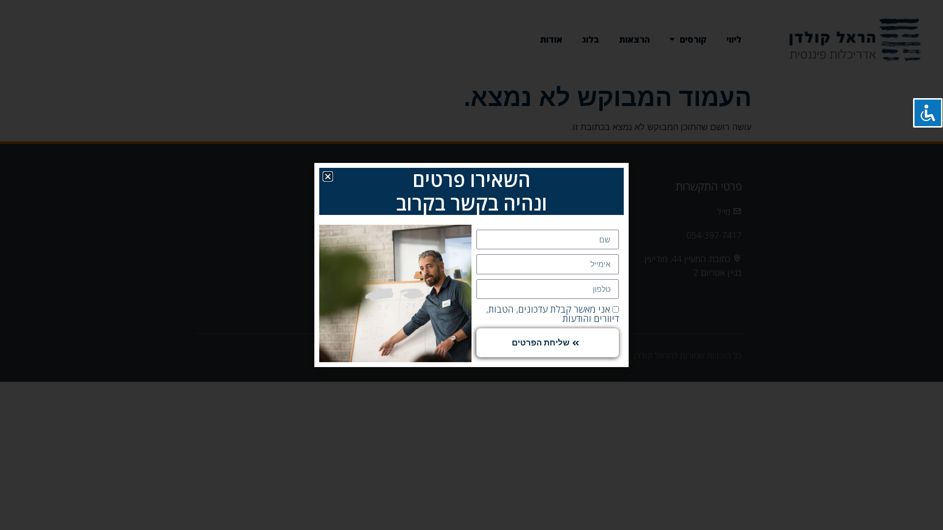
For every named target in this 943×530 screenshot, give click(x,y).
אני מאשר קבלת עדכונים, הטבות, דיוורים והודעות (552, 314)
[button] (328, 176)
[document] (471, 265)
